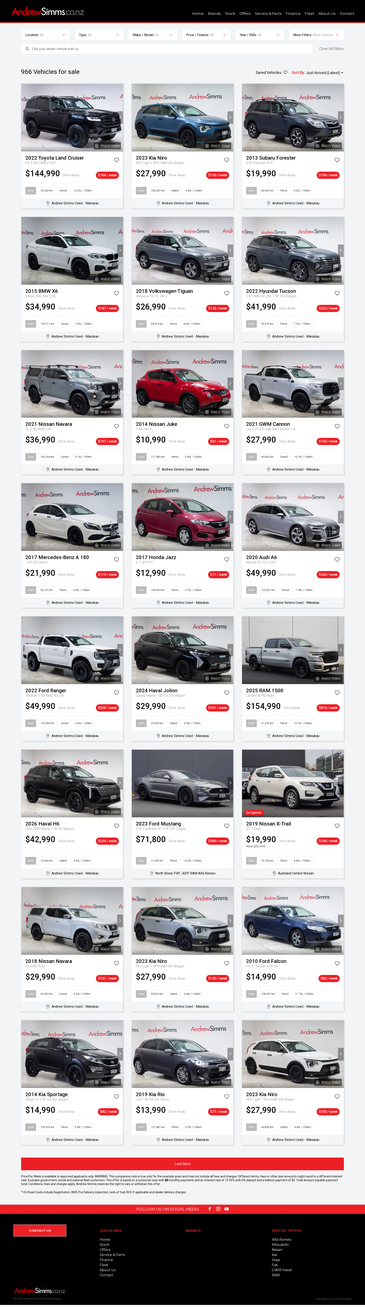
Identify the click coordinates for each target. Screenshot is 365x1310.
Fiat (275, 1265)
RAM (276, 1275)
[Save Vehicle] (116, 161)
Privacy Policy (53, 1298)
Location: (32, 35)
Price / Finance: (197, 35)
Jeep (276, 1260)
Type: (83, 35)
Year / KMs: (248, 35)
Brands (214, 13)
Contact (347, 13)
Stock (230, 13)
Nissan (277, 1250)
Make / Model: (143, 35)
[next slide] (120, 117)
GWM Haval (282, 1270)
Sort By (297, 72)
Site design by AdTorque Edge (333, 1298)
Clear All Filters (331, 49)
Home (198, 13)
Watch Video (110, 146)
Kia (274, 1255)
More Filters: (302, 35)
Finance (293, 13)
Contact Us (40, 1231)
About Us (327, 13)
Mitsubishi (280, 1245)
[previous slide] (24, 117)
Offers (245, 13)
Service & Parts (268, 13)
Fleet (309, 13)
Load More (182, 1164)
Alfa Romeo (281, 1240)
